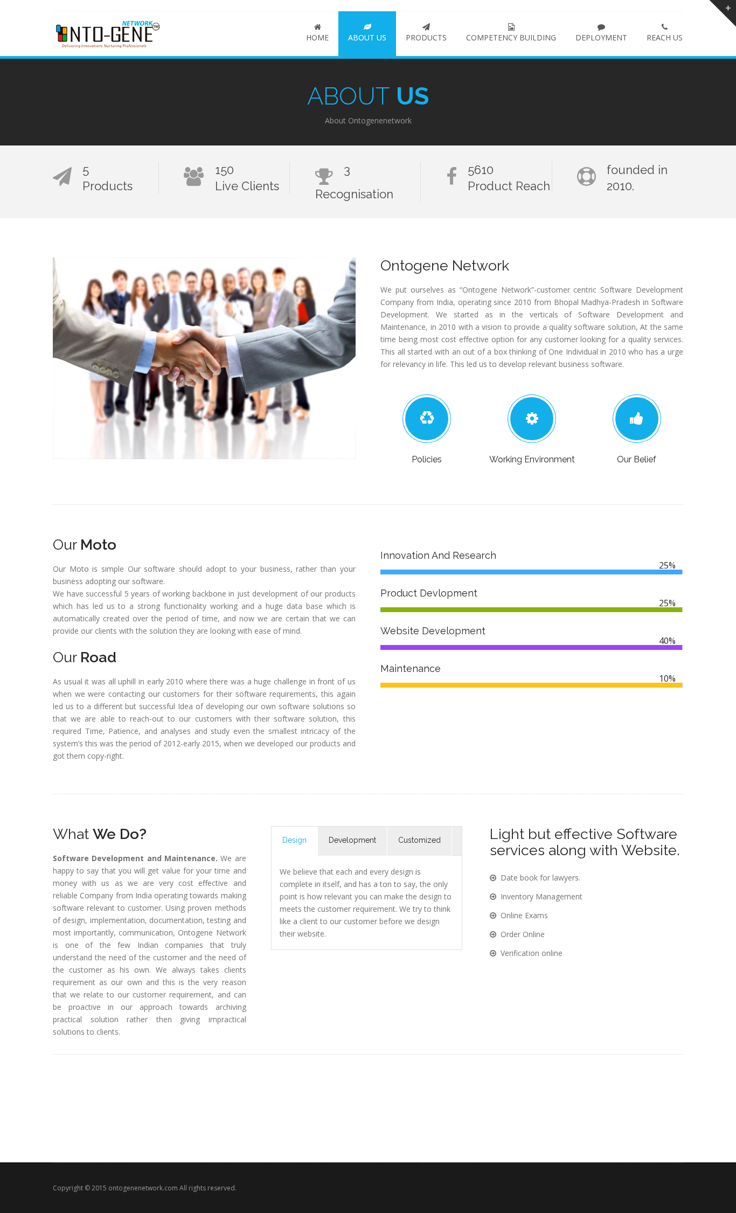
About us (367, 37)
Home (317, 37)
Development (352, 840)
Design (294, 840)
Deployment (601, 37)
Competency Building (511, 37)
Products (426, 37)
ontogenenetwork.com (143, 1188)
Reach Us (665, 37)
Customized (419, 840)
